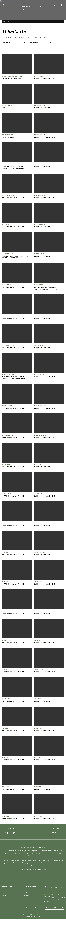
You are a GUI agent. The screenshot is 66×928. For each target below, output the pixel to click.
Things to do (26, 6)
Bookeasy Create (36, 916)
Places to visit (39, 6)
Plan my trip (26, 10)
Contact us (51, 833)
